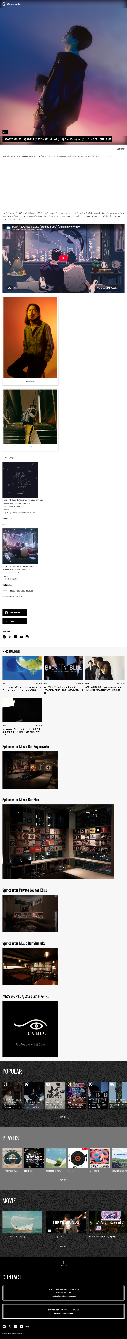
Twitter (12, 591)
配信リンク (7, 518)
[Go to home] (11, 3)
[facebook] (16, 638)
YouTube (29, 591)
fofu (50, 213)
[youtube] (21, 638)
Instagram (21, 591)
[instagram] (27, 638)
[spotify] (4, 638)
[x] (10, 638)
